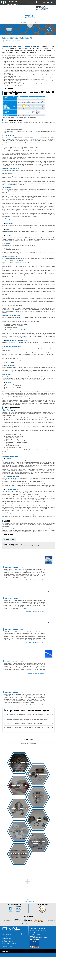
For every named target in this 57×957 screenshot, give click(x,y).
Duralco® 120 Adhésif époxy (14, 567)
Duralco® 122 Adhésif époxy (14, 598)
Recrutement (38, 934)
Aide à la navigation (38, 937)
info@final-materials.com (10, 943)
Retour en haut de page (28, 901)
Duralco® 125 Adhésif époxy (14, 661)
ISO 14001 (18, 908)
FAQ (31, 937)
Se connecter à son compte (28, 744)
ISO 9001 (18, 906)
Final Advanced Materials (11, 929)
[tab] (9, 540)
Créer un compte (28, 739)
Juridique (45, 937)
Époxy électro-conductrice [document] (11, 544)
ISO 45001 (18, 911)
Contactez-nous (8, 88)
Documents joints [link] (9, 539)
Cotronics (27, 46)
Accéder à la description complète (35, 580)
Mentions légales (6, 951)
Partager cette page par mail (13, 40)
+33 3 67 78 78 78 (29, 16)
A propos (32, 934)
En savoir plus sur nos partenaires (28, 923)
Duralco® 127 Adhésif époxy (14, 692)
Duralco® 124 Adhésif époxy (14, 630)
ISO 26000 (18, 910)
